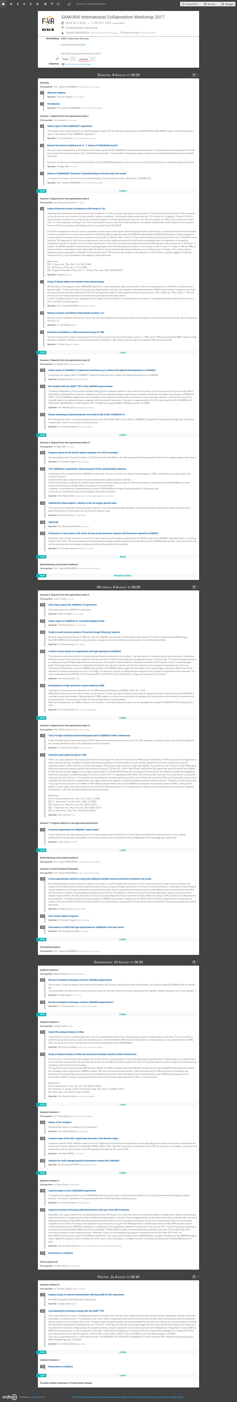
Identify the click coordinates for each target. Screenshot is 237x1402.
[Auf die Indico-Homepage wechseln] (3, 4)
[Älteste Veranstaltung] (11, 4)
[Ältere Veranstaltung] (18, 4)
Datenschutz (177, 1397)
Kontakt (81, 1397)
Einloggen (229, 4)
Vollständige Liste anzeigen (78, 64)
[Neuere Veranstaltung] (31, 4)
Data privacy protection (159, 1397)
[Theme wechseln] (59, 4)
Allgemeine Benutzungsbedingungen (103, 1397)
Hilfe (74, 1397)
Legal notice (128, 1397)
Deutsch (211, 4)
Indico (34, 1397)
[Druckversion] (45, 4)
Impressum (140, 1397)
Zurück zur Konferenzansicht (90, 3)
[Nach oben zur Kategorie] (24, 4)
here (83, 44)
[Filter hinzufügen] (52, 4)
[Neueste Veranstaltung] (37, 4)
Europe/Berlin (192, 4)
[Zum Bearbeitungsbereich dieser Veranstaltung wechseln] (69, 4)
